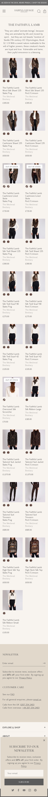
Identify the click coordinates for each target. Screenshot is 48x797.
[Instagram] (29, 790)
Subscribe (24, 782)
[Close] (44, 740)
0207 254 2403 (27, 704)
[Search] (39, 11)
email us (37, 699)
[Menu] (4, 11)
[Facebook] (18, 790)
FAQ (12, 694)
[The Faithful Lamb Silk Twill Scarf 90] (13, 281)
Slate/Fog (4, 81)
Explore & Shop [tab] (11, 727)
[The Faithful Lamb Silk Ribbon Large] (35, 387)
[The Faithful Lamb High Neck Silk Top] (13, 547)
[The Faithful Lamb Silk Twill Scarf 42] (13, 334)
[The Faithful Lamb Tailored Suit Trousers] (13, 492)
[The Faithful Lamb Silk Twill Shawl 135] (13, 229)
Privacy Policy (25, 677)
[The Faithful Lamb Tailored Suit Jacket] (13, 439)
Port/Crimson (8, 81)
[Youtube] (24, 790)
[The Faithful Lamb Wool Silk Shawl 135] (13, 68)
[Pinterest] (35, 790)
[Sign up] (44, 663)
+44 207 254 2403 (30, 707)
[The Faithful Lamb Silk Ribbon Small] (13, 600)
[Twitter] (13, 790)
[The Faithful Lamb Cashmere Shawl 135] (13, 121)
